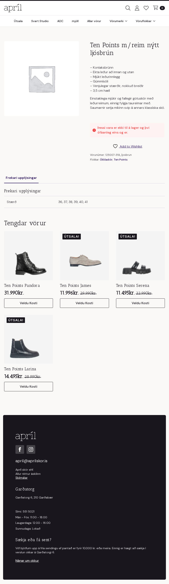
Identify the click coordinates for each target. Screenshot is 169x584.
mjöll (75, 21)
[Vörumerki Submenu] (127, 21)
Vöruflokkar (143, 21)
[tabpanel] (84, 198)
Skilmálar (21, 478)
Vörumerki (116, 21)
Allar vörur (94, 21)
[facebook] (19, 449)
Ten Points (121, 159)
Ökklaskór (106, 159)
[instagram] (31, 449)
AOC (60, 21)
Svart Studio (40, 21)
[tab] (21, 178)
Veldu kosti (28, 303)
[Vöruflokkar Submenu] (155, 21)
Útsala (18, 21)
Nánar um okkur (27, 560)
